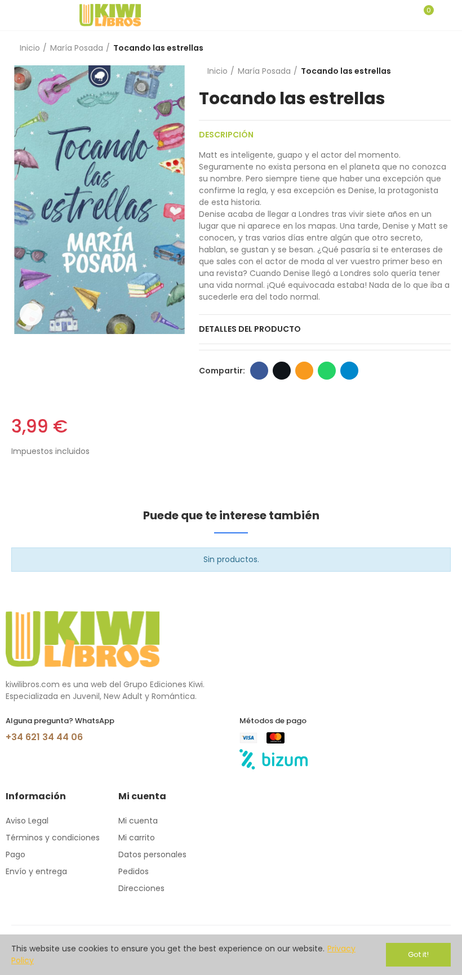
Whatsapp (327, 371)
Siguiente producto (442, 48)
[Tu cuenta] (445, 15)
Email (304, 371)
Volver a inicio (428, 48)
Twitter (282, 371)
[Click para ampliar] (31, 314)
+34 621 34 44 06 (44, 737)
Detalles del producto (250, 329)
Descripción (226, 134)
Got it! (418, 954)
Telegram (349, 371)
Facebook (259, 371)
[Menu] (16, 15)
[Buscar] (404, 15)
